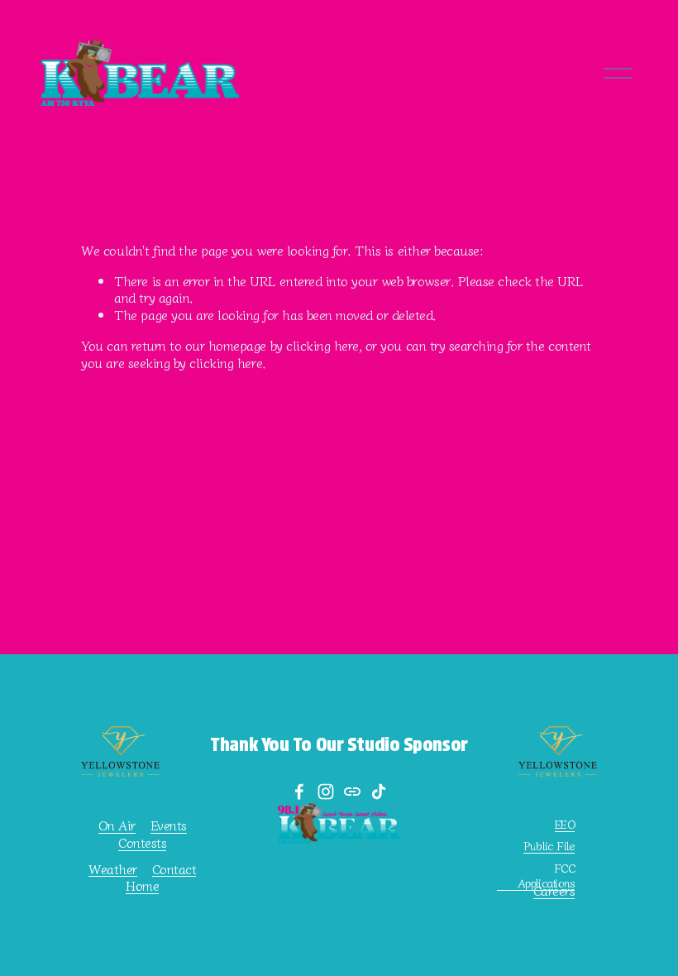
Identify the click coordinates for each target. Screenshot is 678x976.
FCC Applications (546, 875)
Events (168, 825)
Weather (112, 869)
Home (142, 885)
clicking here (322, 345)
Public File (549, 846)
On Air (117, 825)
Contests (142, 842)
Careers (554, 890)
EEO (565, 824)
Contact (174, 869)
